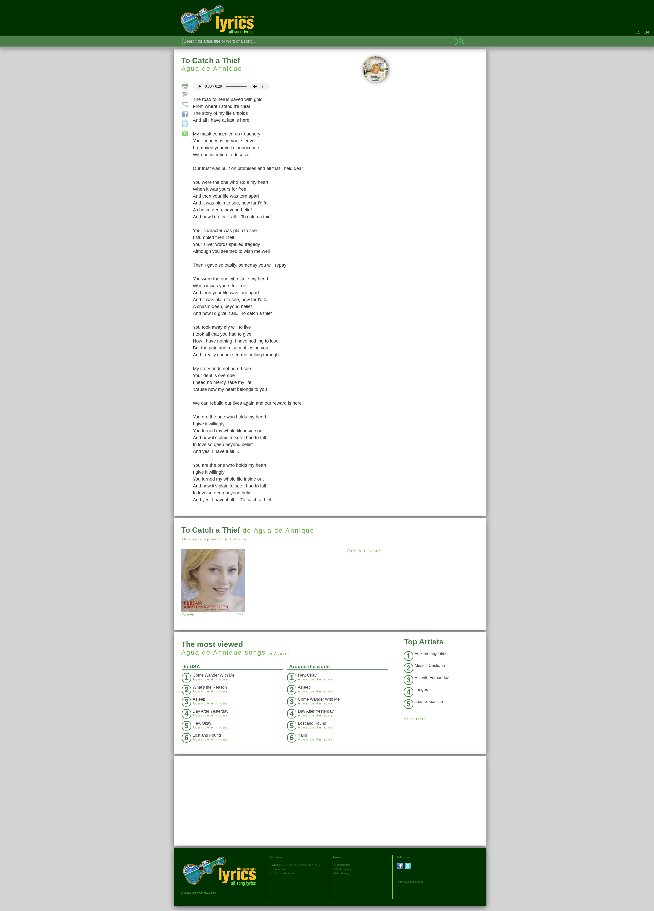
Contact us (278, 869)
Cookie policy (343, 869)
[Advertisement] (441, 559)
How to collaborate (283, 873)
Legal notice (342, 864)
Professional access (411, 881)
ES (637, 32)
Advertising (341, 873)
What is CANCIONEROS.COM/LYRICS (296, 864)
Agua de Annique (211, 68)
